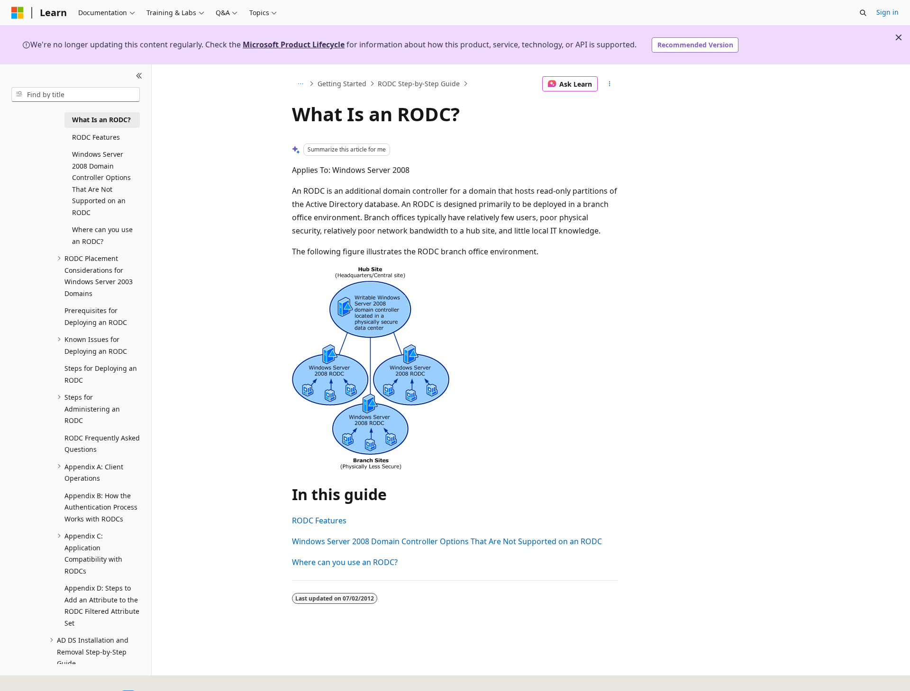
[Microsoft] (17, 13)
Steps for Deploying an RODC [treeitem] (100, 374)
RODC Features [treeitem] (96, 136)
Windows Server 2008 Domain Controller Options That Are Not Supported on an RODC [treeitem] (101, 183)
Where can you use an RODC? (345, 562)
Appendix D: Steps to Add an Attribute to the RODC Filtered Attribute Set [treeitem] (101, 605)
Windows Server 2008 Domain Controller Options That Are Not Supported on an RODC (447, 541)
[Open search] (863, 12)
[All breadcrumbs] (300, 83)
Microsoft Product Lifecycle (294, 44)
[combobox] (75, 94)
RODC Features (319, 520)
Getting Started (342, 83)
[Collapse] (139, 75)
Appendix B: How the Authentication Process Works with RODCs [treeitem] (100, 507)
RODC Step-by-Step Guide (419, 83)
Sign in (887, 12)
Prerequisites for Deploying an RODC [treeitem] (95, 316)
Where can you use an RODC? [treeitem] (102, 235)
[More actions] (609, 83)
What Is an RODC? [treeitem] (101, 119)
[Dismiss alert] (898, 37)
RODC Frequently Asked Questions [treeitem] (102, 443)
